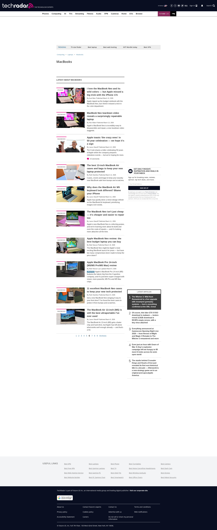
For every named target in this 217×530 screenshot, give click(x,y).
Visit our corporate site (139, 490)
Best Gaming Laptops (97, 468)
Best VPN (147, 47)
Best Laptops (94, 464)
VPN (106, 14)
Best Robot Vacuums (168, 477)
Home (124, 14)
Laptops (70, 55)
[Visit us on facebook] (171, 5)
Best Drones (165, 473)
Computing (56, 14)
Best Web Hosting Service (73, 473)
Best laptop (92, 47)
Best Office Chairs (135, 477)
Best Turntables (135, 464)
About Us (60, 507)
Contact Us (112, 507)
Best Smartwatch (117, 477)
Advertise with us (115, 512)
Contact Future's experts (92, 507)
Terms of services (150, 192)
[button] (210, 6)
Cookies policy (88, 512)
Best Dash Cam (166, 468)
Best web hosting (110, 47)
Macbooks (79, 55)
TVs (70, 14)
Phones (45, 14)
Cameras (115, 14)
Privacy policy (62, 512)
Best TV (113, 468)
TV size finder (76, 47)
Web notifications (140, 512)
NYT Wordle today (130, 47)
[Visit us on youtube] (178, 5)
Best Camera (165, 464)
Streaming (79, 14)
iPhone (60, 90)
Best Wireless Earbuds (137, 473)
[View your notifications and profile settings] (202, 5)
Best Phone (115, 464)
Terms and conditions (142, 507)
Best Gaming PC (95, 473)
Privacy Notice (152, 193)
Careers (86, 517)
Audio (98, 14)
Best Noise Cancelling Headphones (142, 468)
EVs (131, 14)
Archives (102, 336)
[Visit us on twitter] (175, 5)
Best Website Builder (72, 477)
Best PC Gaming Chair (97, 477)
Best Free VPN (69, 468)
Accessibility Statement (65, 517)
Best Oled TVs (116, 473)
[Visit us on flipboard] (182, 5)
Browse (139, 14)
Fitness (90, 14)
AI (65, 14)
